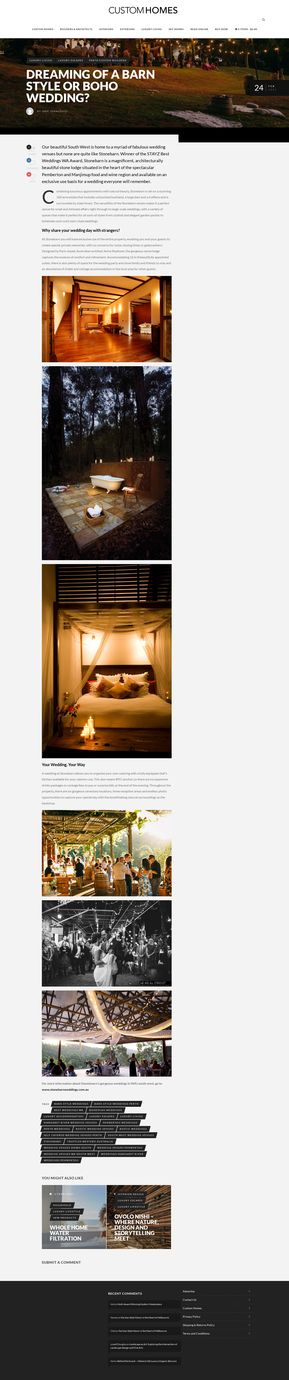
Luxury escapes (101, 1116)
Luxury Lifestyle (67, 1211)
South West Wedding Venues (131, 1135)
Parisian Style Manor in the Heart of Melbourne (145, 1317)
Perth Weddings (57, 1128)
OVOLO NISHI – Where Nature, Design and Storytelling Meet (136, 1227)
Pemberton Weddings (120, 1122)
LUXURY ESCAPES (70, 60)
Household (62, 1205)
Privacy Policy (191, 1316)
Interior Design (131, 1194)
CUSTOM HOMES (42, 29)
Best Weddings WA (68, 1110)
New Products (64, 1217)
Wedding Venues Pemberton (120, 1147)
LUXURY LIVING (152, 29)
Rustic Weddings (133, 1128)
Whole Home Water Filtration (69, 1233)
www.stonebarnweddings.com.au (65, 1089)
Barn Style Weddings (71, 1103)
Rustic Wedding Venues (95, 1128)
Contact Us (189, 1299)
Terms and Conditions (196, 1333)
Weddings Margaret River (122, 1153)
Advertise (189, 1291)
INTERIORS (106, 29)
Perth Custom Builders (108, 60)
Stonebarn (52, 1141)
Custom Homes (192, 1308)
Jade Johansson (55, 111)
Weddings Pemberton (61, 1160)
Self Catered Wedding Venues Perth (73, 1135)
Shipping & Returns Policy (198, 1325)
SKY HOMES (176, 29)
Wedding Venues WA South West (69, 1153)
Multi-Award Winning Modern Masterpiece (139, 1304)
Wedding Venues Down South (67, 1147)
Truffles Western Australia (90, 1141)
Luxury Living (131, 1116)
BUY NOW (221, 29)
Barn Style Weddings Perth (116, 1103)
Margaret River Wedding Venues (70, 1122)
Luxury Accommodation (64, 1116)
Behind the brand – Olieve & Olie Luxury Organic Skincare (147, 1361)
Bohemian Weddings (105, 1110)
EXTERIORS (127, 29)
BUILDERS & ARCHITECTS (76, 29)
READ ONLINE (199, 29)
